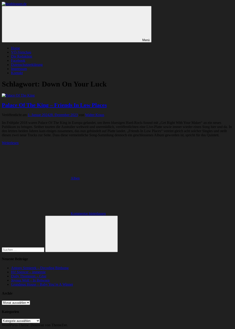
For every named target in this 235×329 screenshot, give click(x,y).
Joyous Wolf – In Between (30, 280)
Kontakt (17, 73)
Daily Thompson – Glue (28, 276)
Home (15, 48)
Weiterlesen (10, 143)
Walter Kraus (94, 115)
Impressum (19, 69)
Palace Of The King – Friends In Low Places (54, 105)
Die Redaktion (21, 56)
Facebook (18, 60)
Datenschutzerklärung (27, 65)
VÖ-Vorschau (21, 52)
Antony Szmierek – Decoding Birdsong (40, 268)
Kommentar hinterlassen (88, 213)
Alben (75, 178)
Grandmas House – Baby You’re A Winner (42, 284)
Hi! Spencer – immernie (28, 272)
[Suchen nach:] (23, 249)
